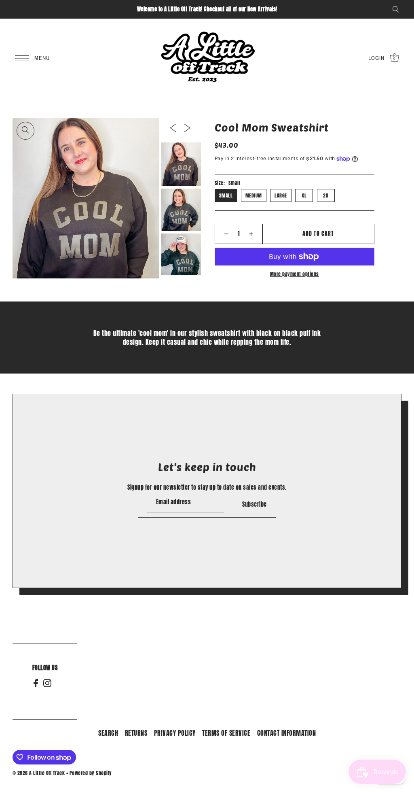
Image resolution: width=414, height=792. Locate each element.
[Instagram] (47, 683)
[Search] (396, 9)
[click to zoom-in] (25, 131)
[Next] (187, 128)
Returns (136, 733)
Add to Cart (318, 233)
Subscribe (254, 504)
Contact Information (286, 733)
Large (281, 195)
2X (325, 195)
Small (226, 195)
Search (108, 733)
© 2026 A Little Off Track (39, 773)
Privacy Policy (175, 733)
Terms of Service (226, 733)
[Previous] (173, 128)
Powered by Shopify (91, 773)
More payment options (294, 274)
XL (304, 195)
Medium (253, 195)
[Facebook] (36, 683)
